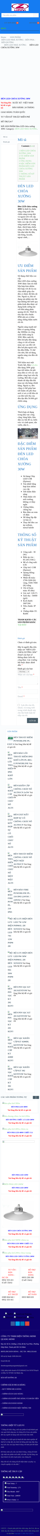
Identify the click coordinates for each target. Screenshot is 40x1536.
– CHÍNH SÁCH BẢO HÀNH (12, 1403)
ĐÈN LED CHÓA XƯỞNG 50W (20, 1231)
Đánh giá (6, 142)
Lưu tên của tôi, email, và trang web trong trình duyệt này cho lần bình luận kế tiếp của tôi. (27, 710)
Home (3, 37)
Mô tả (5, 137)
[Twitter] (17, 1323)
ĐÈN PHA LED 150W (20, 1175)
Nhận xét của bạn (26, 674)
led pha (34, 365)
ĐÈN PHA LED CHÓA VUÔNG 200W (20, 1256)
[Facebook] (13, 1323)
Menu (3, 28)
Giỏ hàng (33, 23)
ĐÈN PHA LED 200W (20, 1188)
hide (32, 146)
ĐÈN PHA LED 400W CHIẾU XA (20, 1132)
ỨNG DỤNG (25, 161)
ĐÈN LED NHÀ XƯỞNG (15, 45)
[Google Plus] (27, 1323)
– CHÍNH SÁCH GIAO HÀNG (12, 1394)
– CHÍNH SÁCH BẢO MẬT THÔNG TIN (16, 1408)
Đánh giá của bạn (25, 668)
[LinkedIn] (22, 1323)
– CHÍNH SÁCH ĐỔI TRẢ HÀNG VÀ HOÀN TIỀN (20, 1398)
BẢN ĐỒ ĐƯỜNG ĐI (9, 1378)
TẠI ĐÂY (22, 625)
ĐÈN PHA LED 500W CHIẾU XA (20, 1243)
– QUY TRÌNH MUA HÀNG (11, 1389)
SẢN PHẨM (15, 37)
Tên (20, 687)
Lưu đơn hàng (10, 23)
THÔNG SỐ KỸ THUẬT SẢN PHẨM (26, 176)
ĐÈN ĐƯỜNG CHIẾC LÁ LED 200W (20, 1120)
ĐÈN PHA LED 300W (19, 1107)
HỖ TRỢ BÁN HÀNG (31, 1272)
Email (21, 696)
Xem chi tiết (20, 1153)
